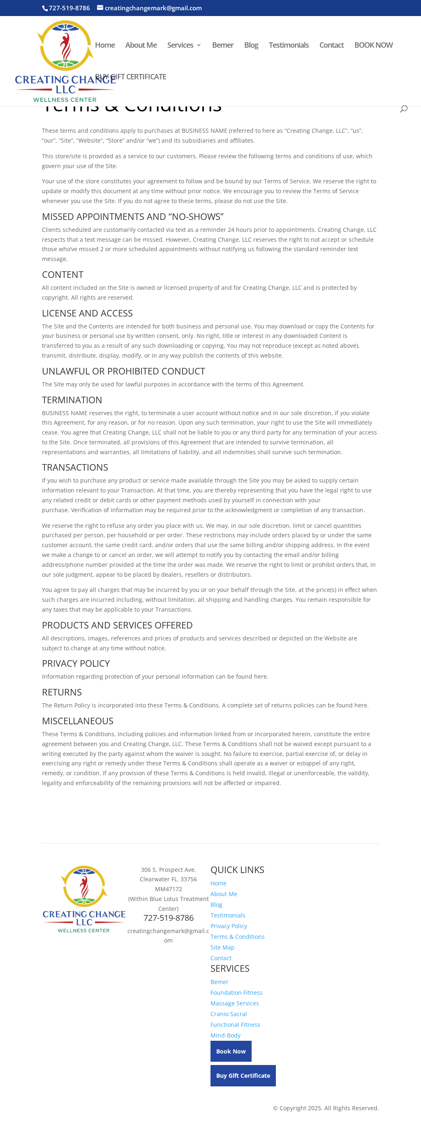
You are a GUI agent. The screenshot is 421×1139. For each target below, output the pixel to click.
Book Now (231, 1051)
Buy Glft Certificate (243, 1075)
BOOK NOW (373, 46)
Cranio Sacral (228, 1014)
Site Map (222, 947)
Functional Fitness (235, 1024)
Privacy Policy (228, 926)
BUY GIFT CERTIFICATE (130, 77)
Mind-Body (225, 1035)
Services (180, 46)
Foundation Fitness (236, 992)
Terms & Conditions (237, 936)
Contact (331, 46)
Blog (251, 46)
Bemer (223, 46)
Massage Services (234, 1003)
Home (105, 46)
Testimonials (289, 46)
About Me (141, 46)
